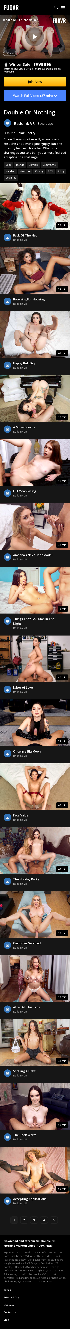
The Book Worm (24, 1135)
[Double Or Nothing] (34, 36)
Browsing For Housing (29, 299)
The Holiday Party (26, 879)
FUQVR (11, 7)
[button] (56, 7)
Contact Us (10, 1312)
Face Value (20, 815)
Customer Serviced (27, 943)
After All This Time (26, 1007)
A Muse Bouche (24, 427)
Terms (7, 1290)
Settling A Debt (24, 1071)
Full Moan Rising (24, 491)
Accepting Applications (29, 1199)
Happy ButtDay (24, 363)
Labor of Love (23, 687)
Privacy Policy (11, 1297)
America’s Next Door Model (32, 555)
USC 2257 (9, 1304)
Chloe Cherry (26, 133)
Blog (6, 1319)
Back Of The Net (25, 235)
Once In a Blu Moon (27, 751)
